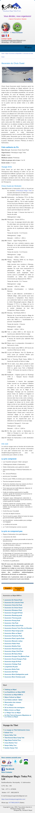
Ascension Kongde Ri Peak (13, 613)
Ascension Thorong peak (12, 618)
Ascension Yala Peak (11, 623)
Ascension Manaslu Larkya (13, 641)
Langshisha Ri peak (11, 666)
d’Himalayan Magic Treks (24, 190)
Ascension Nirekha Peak (12, 646)
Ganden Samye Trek (11, 748)
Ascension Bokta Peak (11, 669)
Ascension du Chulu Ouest (13, 607)
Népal (6, 53)
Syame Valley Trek (10, 735)
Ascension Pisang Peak (12, 620)
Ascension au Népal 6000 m (16, 53)
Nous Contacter (17, 32)
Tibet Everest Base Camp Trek (14, 737)
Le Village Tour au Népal (12, 712)
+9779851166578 (15, 42)
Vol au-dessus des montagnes (14, 707)
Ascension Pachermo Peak (13, 636)
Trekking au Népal (10, 689)
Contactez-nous (18, 589)
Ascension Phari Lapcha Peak (14, 638)
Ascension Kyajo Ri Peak (12, 661)
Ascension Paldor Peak (12, 643)
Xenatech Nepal (27, 810)
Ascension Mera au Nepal (12, 633)
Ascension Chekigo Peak (12, 664)
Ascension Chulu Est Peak (13, 605)
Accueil (5, 32)
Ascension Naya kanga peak (13, 631)
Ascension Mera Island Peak (13, 625)
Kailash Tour (8, 732)
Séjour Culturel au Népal (12, 697)
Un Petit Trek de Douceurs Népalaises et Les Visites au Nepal (17, 716)
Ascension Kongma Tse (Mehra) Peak (16, 656)
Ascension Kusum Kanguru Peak (15, 659)
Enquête (8, 588)
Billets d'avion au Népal (12, 710)
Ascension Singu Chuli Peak (13, 651)
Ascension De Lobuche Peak (14, 602)
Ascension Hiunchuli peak (13, 648)
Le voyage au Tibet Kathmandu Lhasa (17, 730)
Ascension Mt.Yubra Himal (13, 654)
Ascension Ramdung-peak (13, 615)
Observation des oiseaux (12, 702)
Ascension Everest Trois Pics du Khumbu (18, 628)
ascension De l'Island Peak (13, 600)
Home (2, 53)
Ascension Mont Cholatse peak (14, 677)
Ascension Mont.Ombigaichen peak (16, 674)
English (3, 35)
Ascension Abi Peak (11, 672)
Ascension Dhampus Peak (13, 610)
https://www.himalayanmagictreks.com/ (13, 799)
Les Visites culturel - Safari (13, 700)
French (7, 35)
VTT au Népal (8, 705)
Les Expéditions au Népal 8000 (14, 692)
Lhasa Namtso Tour (10, 743)
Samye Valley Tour (10, 745)
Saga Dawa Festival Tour (12, 740)
